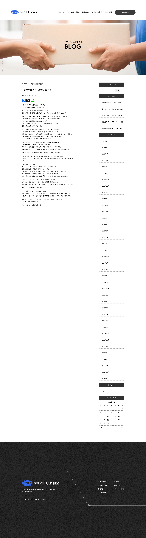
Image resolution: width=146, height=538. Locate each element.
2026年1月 (105, 173)
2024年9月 (105, 263)
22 (108, 420)
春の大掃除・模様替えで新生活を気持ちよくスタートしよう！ (113, 128)
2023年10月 (105, 295)
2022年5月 (105, 366)
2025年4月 (105, 224)
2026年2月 (105, 167)
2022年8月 (105, 346)
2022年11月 (105, 334)
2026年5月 (105, 147)
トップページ (59, 12)
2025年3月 (105, 231)
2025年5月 (105, 218)
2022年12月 (105, 327)
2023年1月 (105, 321)
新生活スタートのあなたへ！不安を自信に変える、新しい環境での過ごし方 (113, 122)
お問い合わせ (125, 12)
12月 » (122, 427)
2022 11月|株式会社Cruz (3, 66)
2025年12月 (105, 180)
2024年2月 (105, 282)
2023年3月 (105, 308)
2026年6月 (105, 141)
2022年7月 (105, 353)
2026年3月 (105, 160)
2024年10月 (105, 257)
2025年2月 (105, 237)
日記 (103, 391)
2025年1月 (105, 244)
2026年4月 (105, 154)
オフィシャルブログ (119, 489)
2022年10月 (105, 340)
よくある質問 (97, 12)
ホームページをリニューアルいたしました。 (113, 109)
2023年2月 (105, 314)
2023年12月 (105, 289)
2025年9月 (105, 199)
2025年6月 (105, 212)
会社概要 (108, 12)
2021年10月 (105, 372)
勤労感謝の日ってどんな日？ (38, 90)
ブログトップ (111, 85)
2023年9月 (105, 301)
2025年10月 (105, 192)
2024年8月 (105, 269)
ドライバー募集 (73, 12)
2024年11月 (105, 250)
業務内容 (85, 12)
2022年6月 (105, 359)
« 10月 (100, 427)
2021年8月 (105, 378)
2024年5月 (105, 276)
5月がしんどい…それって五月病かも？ (113, 115)
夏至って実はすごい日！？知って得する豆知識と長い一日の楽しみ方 (113, 103)
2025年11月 (105, 186)
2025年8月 (105, 205)
